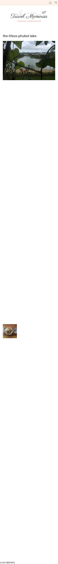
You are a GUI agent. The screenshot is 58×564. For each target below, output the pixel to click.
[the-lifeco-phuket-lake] (29, 79)
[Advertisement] (29, 202)
